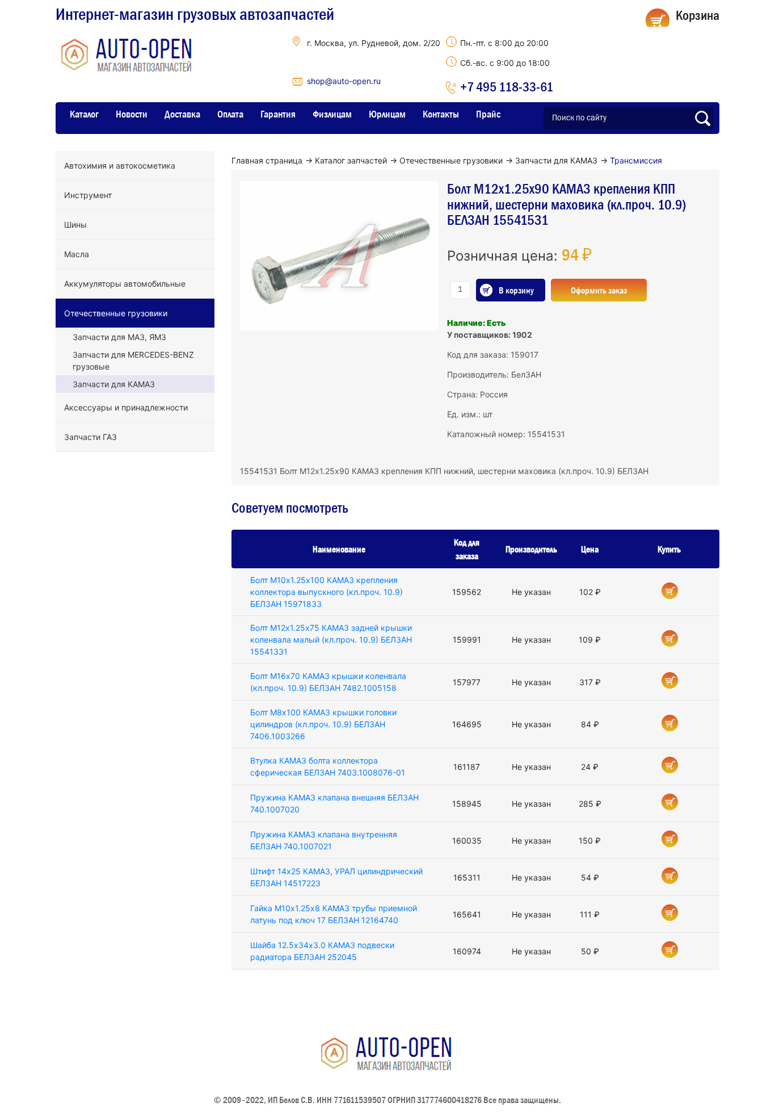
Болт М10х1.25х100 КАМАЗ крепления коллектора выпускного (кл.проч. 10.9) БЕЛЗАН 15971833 (326, 592)
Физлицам (332, 114)
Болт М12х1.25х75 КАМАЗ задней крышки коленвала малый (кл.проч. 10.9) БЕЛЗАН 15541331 (331, 639)
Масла (76, 254)
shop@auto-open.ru (344, 81)
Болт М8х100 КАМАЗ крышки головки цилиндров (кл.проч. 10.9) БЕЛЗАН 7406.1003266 (323, 724)
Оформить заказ (599, 290)
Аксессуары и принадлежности (126, 407)
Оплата (230, 114)
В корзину (516, 290)
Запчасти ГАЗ (90, 437)
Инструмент (88, 195)
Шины (75, 224)
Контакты (441, 114)
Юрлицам (387, 114)
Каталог (84, 114)
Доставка (182, 114)
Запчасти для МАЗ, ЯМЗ (119, 337)
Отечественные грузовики (115, 313)
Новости (132, 114)
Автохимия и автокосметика (119, 165)
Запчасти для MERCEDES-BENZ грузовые (133, 360)
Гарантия (278, 114)
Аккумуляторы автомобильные (125, 283)
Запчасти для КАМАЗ (114, 384)
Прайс (488, 114)
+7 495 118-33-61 (506, 86)
